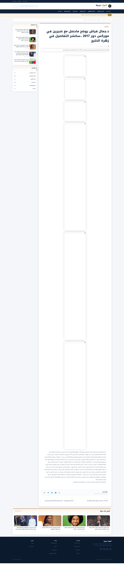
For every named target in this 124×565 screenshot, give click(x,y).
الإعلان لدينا (14, 1)
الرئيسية (108, 11)
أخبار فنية (75, 11)
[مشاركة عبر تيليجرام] (48, 492)
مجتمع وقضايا (67, 11)
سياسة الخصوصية (53, 553)
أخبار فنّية (104, 19)
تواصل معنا (25, 1)
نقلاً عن (60, 11)
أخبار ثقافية (82, 11)
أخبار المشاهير (91, 11)
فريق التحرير (54, 550)
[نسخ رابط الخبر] (44, 492)
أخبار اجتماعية (100, 11)
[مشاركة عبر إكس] (51, 492)
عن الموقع (20, 1)
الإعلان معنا (31, 546)
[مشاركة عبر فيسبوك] (55, 492)
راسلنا (32, 543)
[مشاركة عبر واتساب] (59, 492)
